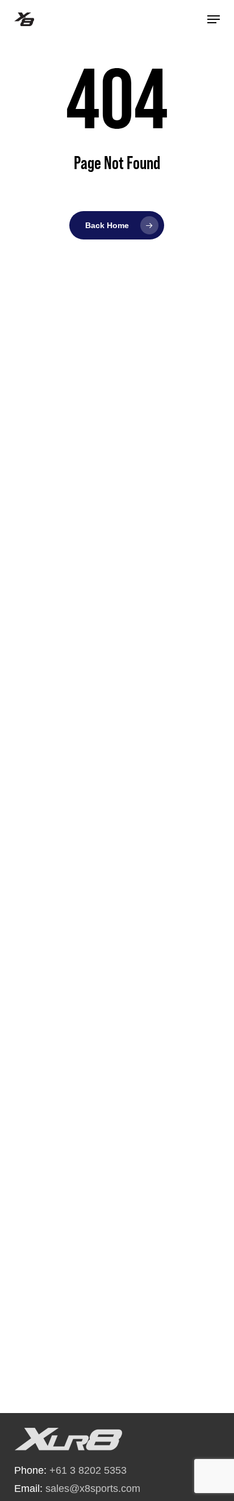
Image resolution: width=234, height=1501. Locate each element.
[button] (213, 19)
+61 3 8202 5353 (88, 1470)
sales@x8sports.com (92, 1488)
